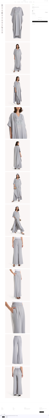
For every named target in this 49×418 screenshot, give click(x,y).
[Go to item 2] (2, 8)
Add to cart (40, 17)
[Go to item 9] (2, 25)
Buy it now (39, 21)
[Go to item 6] (2, 18)
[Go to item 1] (2, 5)
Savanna (33, 6)
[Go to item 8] (2, 23)
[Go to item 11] (2, 30)
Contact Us (14, 408)
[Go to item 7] (2, 20)
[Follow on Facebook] (1, 414)
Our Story (2, 408)
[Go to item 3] (2, 10)
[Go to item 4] (2, 13)
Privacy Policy (16, 415)
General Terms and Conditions (27, 408)
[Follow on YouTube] (4, 414)
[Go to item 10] (2, 28)
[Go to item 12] (2, 32)
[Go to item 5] (2, 15)
